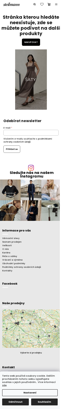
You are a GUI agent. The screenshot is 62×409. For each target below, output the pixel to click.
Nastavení (30, 392)
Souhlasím (44, 402)
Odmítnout (15, 402)
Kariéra (6, 252)
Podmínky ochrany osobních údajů (21, 267)
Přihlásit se (12, 149)
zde (4, 385)
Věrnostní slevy (10, 238)
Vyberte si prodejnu (31, 352)
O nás (5, 249)
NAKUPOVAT (31, 42)
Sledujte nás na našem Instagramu (32, 174)
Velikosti (7, 245)
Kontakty (7, 270)
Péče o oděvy (9, 256)
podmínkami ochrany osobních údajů (27, 140)
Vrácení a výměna (12, 259)
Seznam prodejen (11, 241)
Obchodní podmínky (13, 263)
